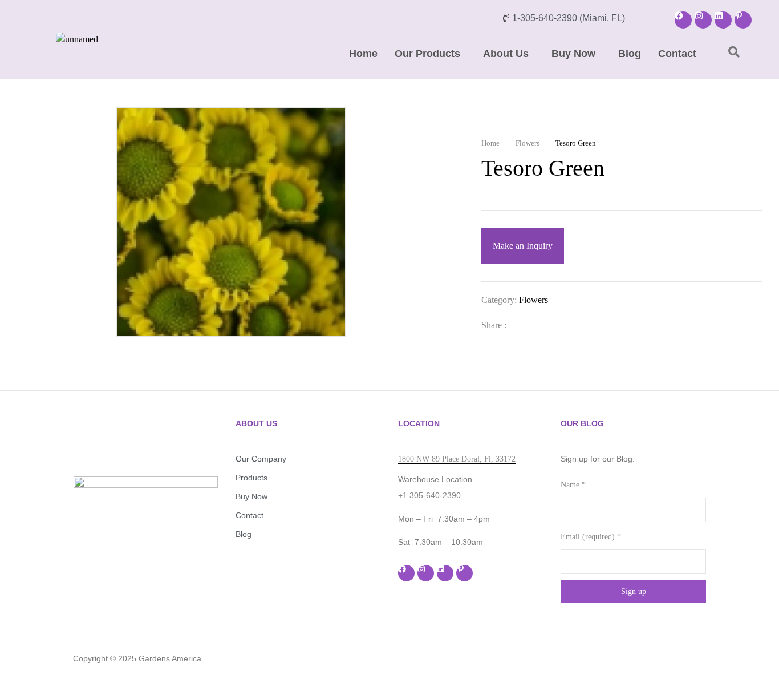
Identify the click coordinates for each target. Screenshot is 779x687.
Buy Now (573, 53)
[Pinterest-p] (743, 20)
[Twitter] (539, 325)
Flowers (527, 143)
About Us (506, 53)
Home (363, 53)
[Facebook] (683, 20)
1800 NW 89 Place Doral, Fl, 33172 (457, 459)
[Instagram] (703, 20)
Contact (677, 53)
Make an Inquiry (523, 245)
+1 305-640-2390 (429, 495)
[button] (430, 53)
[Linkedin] (723, 20)
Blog (629, 53)
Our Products (427, 53)
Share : (493, 325)
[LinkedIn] (557, 325)
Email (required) (591, 536)
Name (573, 484)
